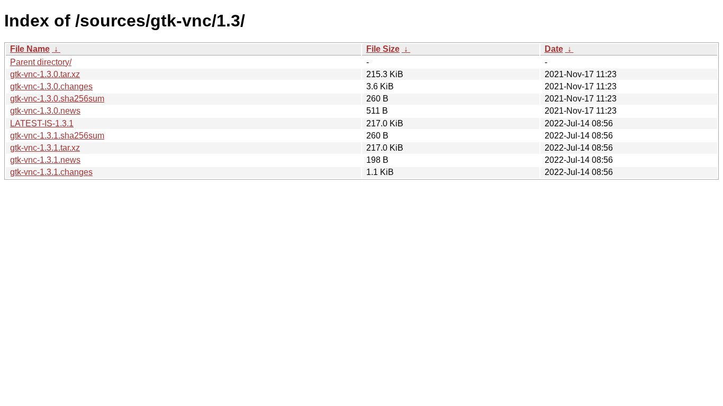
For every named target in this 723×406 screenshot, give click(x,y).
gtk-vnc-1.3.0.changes (51, 86)
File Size (383, 48)
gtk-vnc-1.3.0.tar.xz (45, 74)
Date (554, 48)
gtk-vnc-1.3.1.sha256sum (57, 135)
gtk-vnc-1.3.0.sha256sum (57, 98)
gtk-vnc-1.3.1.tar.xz (45, 147)
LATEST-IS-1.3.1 (42, 123)
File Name (30, 48)
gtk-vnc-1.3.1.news (45, 159)
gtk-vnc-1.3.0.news (45, 110)
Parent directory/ (40, 62)
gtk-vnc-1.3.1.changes (51, 172)
